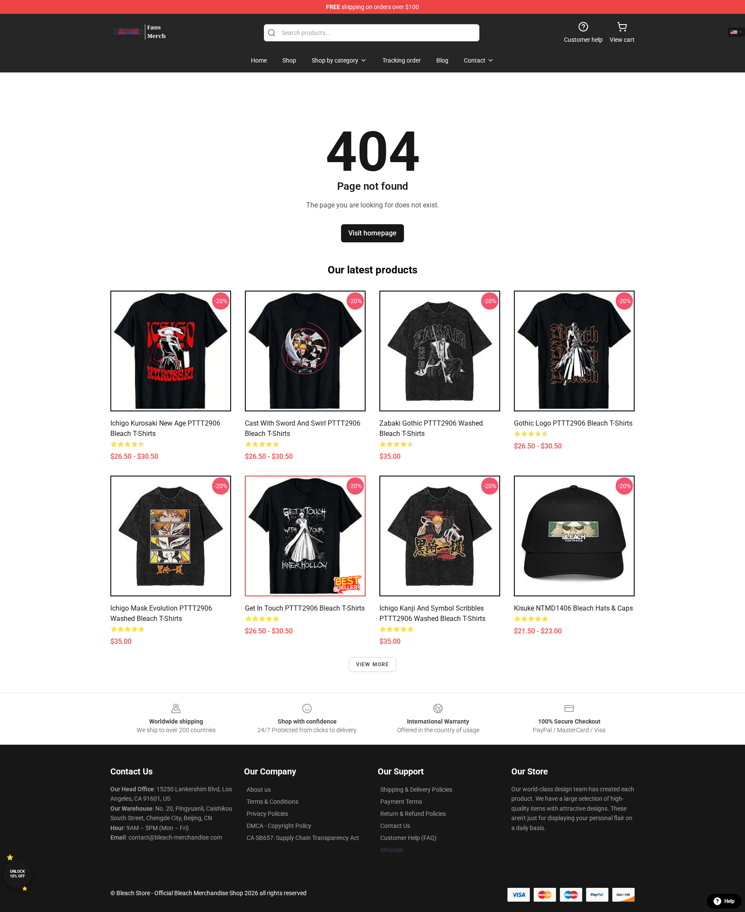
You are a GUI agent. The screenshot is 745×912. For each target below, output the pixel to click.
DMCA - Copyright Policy (279, 825)
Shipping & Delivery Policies (416, 789)
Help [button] (729, 901)
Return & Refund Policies (413, 813)
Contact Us (395, 825)
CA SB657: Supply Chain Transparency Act (303, 837)
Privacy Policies (267, 813)
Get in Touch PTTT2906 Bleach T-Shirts (305, 608)
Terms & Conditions (272, 801)
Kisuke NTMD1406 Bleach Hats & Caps (573, 608)
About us (259, 789)
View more (372, 664)
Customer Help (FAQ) (408, 837)
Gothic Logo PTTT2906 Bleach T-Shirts (573, 423)
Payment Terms (401, 801)
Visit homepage (372, 233)
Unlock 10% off (17, 873)
